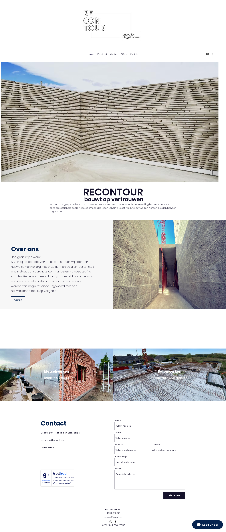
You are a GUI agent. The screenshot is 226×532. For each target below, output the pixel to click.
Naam (118, 420)
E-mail (118, 444)
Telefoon (155, 444)
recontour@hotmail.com (52, 440)
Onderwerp (121, 456)
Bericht (118, 468)
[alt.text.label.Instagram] (207, 54)
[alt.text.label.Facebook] (212, 54)
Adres (118, 432)
